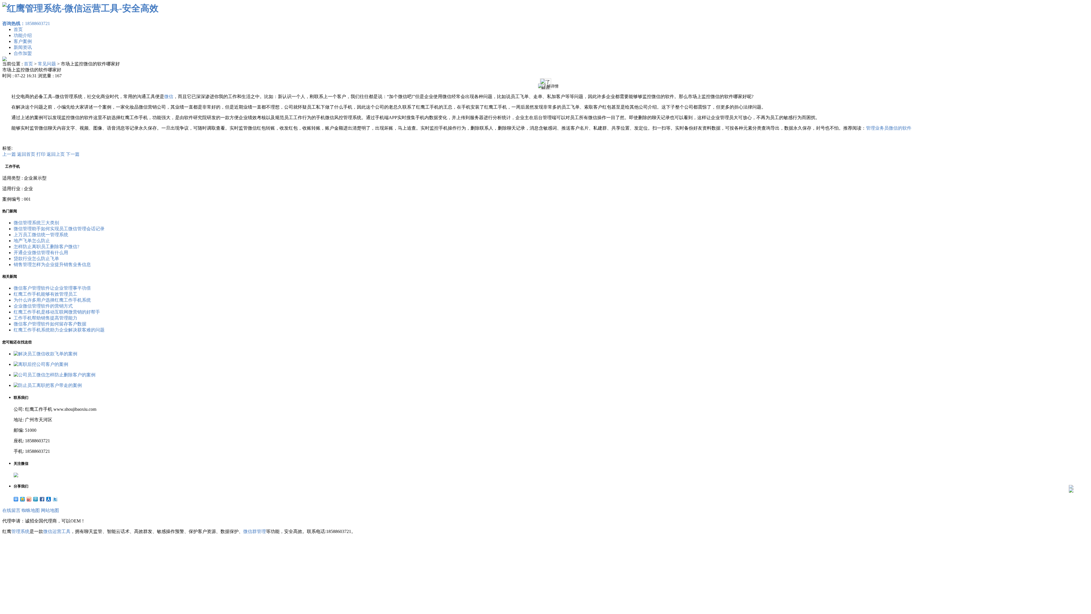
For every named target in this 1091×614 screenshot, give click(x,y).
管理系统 (20, 531)
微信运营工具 (56, 531)
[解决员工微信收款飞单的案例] (45, 353)
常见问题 (47, 63)
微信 (168, 96)
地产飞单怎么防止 (32, 240)
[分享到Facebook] (42, 499)
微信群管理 (254, 531)
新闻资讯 (23, 47)
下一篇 (73, 154)
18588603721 (26, 23)
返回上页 (56, 154)
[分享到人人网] (48, 499)
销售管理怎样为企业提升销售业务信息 (52, 264)
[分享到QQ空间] (22, 499)
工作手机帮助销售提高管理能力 (45, 318)
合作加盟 (23, 53)
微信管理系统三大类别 (36, 222)
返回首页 (26, 154)
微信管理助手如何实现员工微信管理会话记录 (59, 228)
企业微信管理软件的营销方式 (43, 306)
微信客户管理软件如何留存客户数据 (50, 323)
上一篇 (9, 154)
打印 (40, 154)
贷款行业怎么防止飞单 (36, 258)
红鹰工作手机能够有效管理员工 (45, 294)
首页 (18, 29)
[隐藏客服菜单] (1071, 472)
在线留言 (11, 510)
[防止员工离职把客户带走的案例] (48, 385)
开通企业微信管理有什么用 (41, 252)
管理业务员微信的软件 (888, 128)
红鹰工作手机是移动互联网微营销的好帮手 (57, 312)
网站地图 (50, 510)
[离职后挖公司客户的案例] (41, 364)
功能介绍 (23, 35)
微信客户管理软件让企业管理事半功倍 (52, 288)
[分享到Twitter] (55, 499)
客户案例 (23, 41)
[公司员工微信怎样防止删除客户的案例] (54, 374)
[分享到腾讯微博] (35, 499)
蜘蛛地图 (31, 510)
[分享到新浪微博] (29, 499)
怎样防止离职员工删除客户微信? (46, 246)
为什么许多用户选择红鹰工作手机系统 (52, 300)
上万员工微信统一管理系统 (41, 234)
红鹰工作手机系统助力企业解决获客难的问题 (59, 329)
